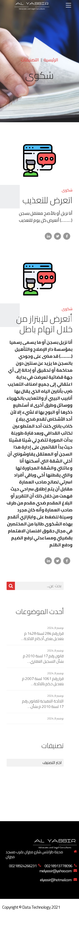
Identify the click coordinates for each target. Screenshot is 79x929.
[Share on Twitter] (57, 236)
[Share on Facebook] (66, 236)
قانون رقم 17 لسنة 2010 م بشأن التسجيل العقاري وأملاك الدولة (43, 658)
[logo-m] (55, 843)
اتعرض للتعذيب (47, 200)
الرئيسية (51, 60)
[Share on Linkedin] (48, 236)
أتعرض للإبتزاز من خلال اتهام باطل (44, 323)
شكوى (67, 190)
